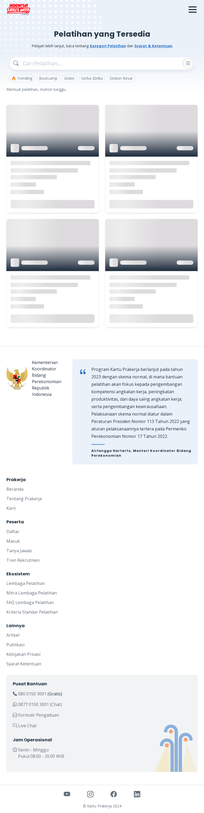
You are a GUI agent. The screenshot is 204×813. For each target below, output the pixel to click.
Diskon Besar (121, 78)
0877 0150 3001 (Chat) (39, 704)
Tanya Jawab (19, 551)
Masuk (13, 541)
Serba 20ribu (92, 78)
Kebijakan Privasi (23, 654)
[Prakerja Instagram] (90, 794)
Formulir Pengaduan (38, 715)
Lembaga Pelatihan (25, 583)
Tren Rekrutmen (23, 560)
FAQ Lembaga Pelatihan (30, 602)
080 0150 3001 (32, 694)
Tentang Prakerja (24, 499)
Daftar (12, 531)
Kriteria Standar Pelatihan (32, 612)
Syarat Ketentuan (23, 664)
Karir (11, 508)
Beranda (14, 489)
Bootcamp (48, 78)
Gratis (69, 78)
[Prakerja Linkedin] (137, 794)
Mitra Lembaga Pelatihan (31, 593)
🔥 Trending (21, 78)
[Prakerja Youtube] (67, 794)
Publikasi (15, 645)
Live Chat (26, 726)
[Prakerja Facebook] (113, 794)
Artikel (12, 635)
